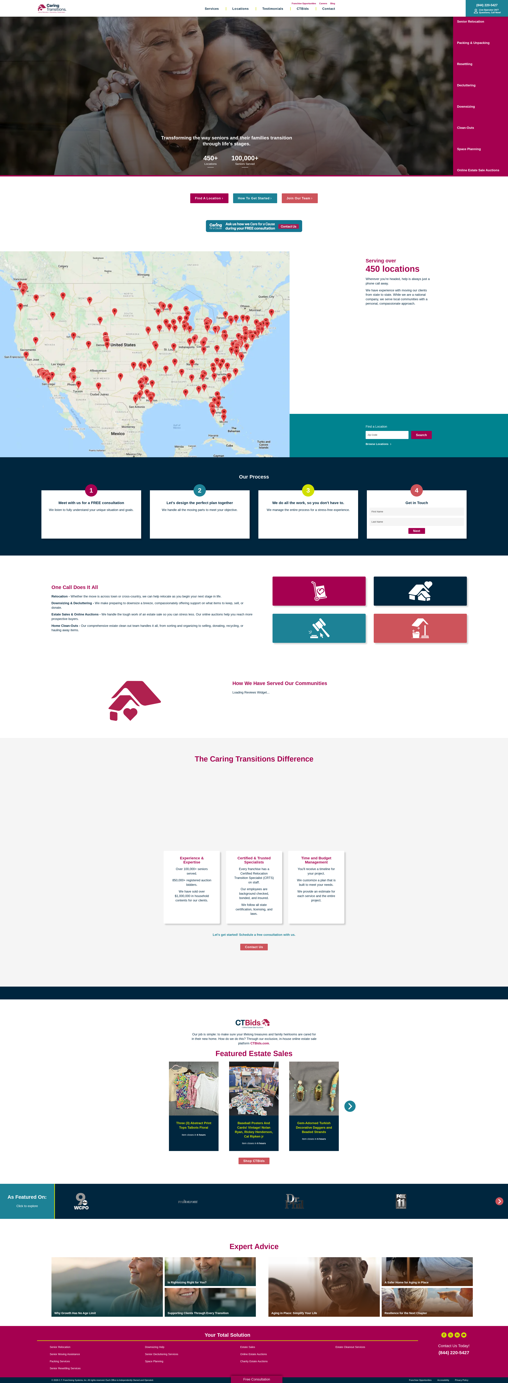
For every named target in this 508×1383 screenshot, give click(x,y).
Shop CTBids (256, 1161)
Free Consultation (256, 1379)
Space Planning (469, 149)
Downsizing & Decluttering (71, 603)
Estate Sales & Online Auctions (75, 614)
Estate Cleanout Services (350, 1347)
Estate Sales (247, 1347)
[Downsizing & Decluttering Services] (420, 591)
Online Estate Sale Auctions (478, 170)
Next (416, 531)
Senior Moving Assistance (65, 1354)
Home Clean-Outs (64, 625)
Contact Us (254, 947)
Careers (323, 3)
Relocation (59, 596)
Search (421, 435)
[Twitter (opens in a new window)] (450, 1335)
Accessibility (443, 1380)
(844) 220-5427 (454, 1352)
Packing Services (60, 1361)
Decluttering (466, 85)
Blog (332, 3)
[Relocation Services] (319, 591)
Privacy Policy (461, 1380)
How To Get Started (253, 198)
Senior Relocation (470, 21)
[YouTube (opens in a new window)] (463, 1335)
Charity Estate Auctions (254, 1361)
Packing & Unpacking (473, 43)
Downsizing (466, 106)
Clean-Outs (465, 127)
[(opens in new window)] (81, 1201)
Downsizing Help (154, 1347)
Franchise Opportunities (304, 3)
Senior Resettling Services (65, 1368)
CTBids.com (259, 1043)
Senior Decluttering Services (161, 1354)
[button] (158, 1106)
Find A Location (208, 198)
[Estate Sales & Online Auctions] (319, 628)
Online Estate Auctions (253, 1354)
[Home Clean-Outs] (420, 628)
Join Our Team (298, 198)
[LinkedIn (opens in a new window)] (457, 1335)
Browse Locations (377, 444)
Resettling (464, 64)
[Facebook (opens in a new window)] (444, 1335)
